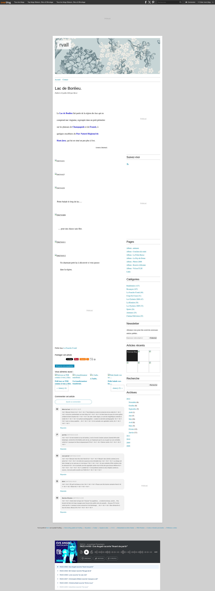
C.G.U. (113, 528)
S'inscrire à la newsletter (64, 366)
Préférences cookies (171, 528)
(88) (135, 292)
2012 (128, 399)
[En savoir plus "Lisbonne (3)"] (143, 355)
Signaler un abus (104, 528)
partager (101, 558)
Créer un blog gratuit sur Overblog (73, 528)
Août (130, 412)
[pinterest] (153, 2)
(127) (133, 285)
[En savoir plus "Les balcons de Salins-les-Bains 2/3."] (154, 367)
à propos (113, 558)
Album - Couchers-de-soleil (136, 251)
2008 (128, 446)
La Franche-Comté (70, 348)
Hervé (47, 528)
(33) (135, 306)
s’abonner (87, 558)
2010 (128, 439)
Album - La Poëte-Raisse (135, 255)
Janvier (131, 432)
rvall (64, 45)
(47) (135, 299)
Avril (130, 422)
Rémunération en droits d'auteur (125, 528)
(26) (130, 309)
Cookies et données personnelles (155, 528)
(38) (132, 302)
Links (129, 271)
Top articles (88, 528)
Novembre (132, 402)
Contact (65, 79)
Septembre (132, 409)
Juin (130, 415)
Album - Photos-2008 (134, 261)
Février (131, 429)
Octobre (131, 405)
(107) (132, 289)
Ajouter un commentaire (73, 402)
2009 (128, 442)
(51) (134, 296)
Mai (130, 419)
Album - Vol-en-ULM (134, 268)
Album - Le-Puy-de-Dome (136, 258)
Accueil (57, 79)
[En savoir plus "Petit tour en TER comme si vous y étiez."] (154, 355)
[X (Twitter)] (149, 2)
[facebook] (145, 2)
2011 (128, 436)
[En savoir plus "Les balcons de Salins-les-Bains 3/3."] (143, 367)
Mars (130, 426)
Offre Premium (140, 528)
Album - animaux (133, 248)
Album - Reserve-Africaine (136, 265)
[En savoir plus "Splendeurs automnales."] (132, 367)
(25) (132, 312)
